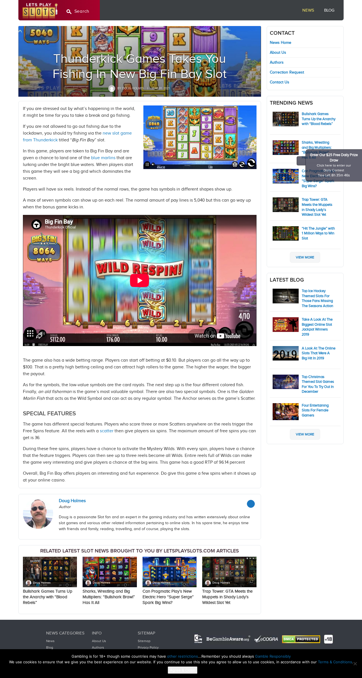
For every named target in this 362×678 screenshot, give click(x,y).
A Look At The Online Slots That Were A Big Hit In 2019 (318, 353)
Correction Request (287, 72)
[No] (355, 663)
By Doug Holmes (130, 88)
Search (82, 11)
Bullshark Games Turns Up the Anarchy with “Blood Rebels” (47, 597)
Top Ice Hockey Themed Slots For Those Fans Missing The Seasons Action (317, 298)
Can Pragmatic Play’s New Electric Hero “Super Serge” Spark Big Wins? (168, 597)
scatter (106, 431)
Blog (329, 10)
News (308, 10)
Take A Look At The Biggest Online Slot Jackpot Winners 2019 (317, 327)
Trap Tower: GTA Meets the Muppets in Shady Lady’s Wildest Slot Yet (227, 597)
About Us (278, 52)
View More (305, 257)
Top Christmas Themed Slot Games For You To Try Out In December (318, 384)
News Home (280, 42)
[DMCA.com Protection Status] (301, 639)
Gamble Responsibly (273, 656)
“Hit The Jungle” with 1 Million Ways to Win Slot (318, 233)
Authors (277, 62)
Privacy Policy (148, 647)
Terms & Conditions (335, 662)
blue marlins (103, 158)
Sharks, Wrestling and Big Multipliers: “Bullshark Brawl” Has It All (109, 597)
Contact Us (279, 82)
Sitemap (144, 641)
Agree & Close (182, 670)
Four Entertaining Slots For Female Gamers (315, 410)
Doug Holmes (42, 582)
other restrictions (182, 656)
